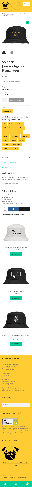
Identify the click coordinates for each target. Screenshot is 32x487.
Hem (5, 14)
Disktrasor (20, 124)
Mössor (14, 140)
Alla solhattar (7, 111)
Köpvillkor (5, 477)
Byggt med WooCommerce (18, 477)
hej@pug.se (10, 369)
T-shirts (5, 148)
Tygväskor (15, 148)
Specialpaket (16, 144)
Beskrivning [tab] (5, 158)
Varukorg (24, 483)
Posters (21, 140)
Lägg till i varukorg (16, 100)
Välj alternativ (16, 254)
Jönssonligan (11, 14)
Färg (3, 87)
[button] (27, 22)
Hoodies (5, 132)
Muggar (5, 140)
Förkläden (21, 128)
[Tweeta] (24, 209)
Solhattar (6, 144)
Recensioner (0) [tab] (6, 167)
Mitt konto (5, 484)
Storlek (4, 92)
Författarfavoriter (8, 128)
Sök (16, 484)
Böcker (11, 124)
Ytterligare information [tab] (9, 162)
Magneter (25, 136)
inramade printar (17, 132)
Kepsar (5, 136)
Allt (4, 124)
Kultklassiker (15, 136)
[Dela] (13, 209)
